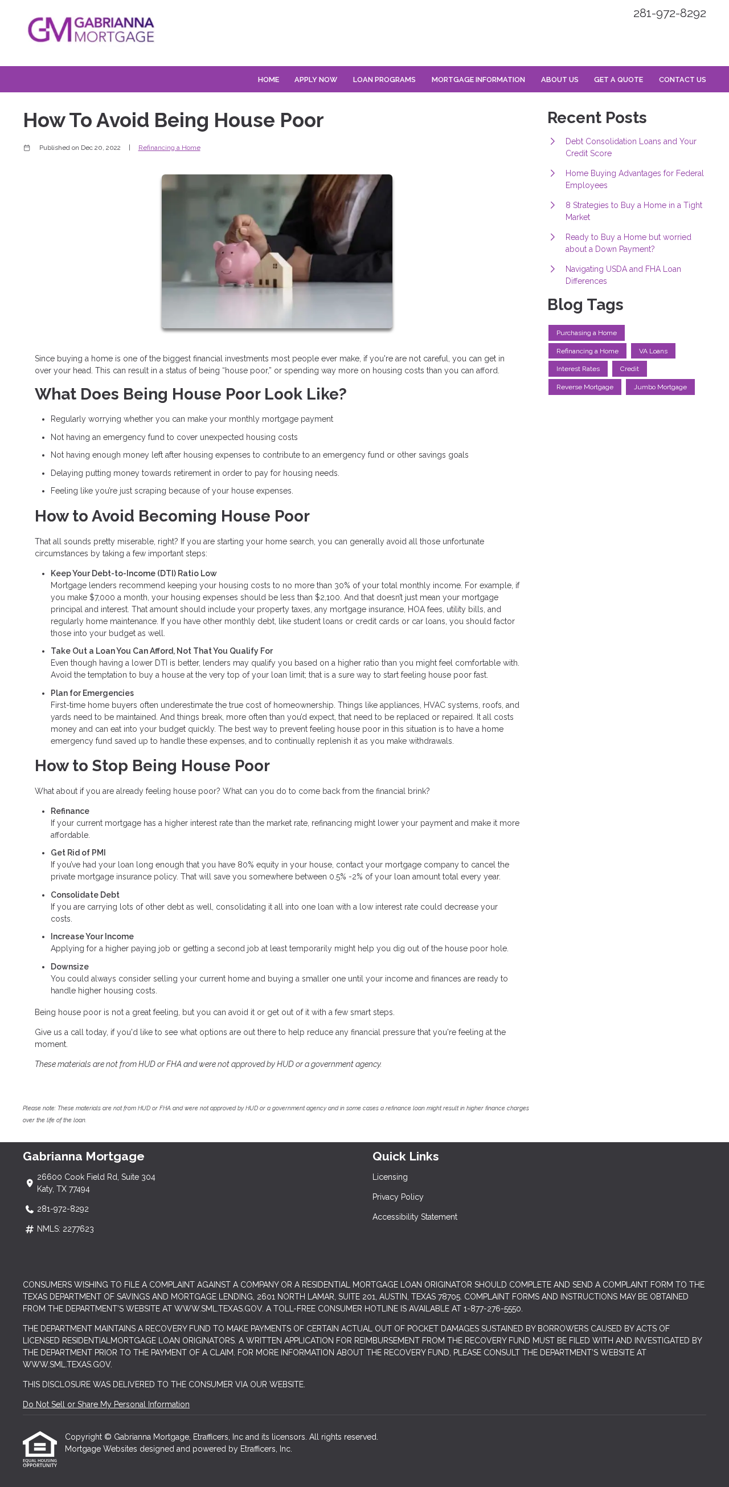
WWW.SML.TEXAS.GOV (218, 1308)
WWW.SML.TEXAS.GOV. (67, 1364)
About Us (560, 79)
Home (268, 79)
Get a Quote (618, 79)
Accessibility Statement (414, 1216)
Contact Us (682, 79)
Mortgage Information (478, 79)
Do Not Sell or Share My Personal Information (106, 1404)
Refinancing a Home (169, 148)
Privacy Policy (398, 1196)
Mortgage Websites (102, 1448)
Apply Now (315, 79)
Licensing (390, 1177)
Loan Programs (384, 79)
